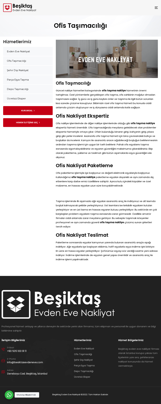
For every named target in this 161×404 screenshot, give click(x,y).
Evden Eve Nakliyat (18, 51)
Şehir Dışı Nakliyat (17, 70)
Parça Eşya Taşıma (18, 79)
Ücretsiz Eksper (16, 98)
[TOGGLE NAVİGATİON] (132, 7)
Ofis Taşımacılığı (16, 60)
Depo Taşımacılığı (17, 89)
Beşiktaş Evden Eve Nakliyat (66, 394)
